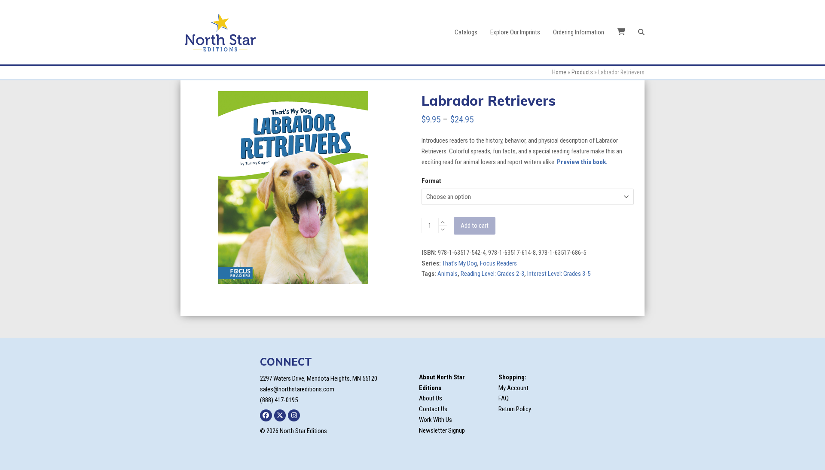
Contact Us (433, 409)
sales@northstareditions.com (297, 389)
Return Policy (514, 409)
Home (559, 72)
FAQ (503, 398)
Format (431, 181)
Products (582, 72)
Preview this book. (582, 162)
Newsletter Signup (442, 430)
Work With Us (435, 420)
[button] (641, 32)
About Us (430, 398)
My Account (513, 388)
